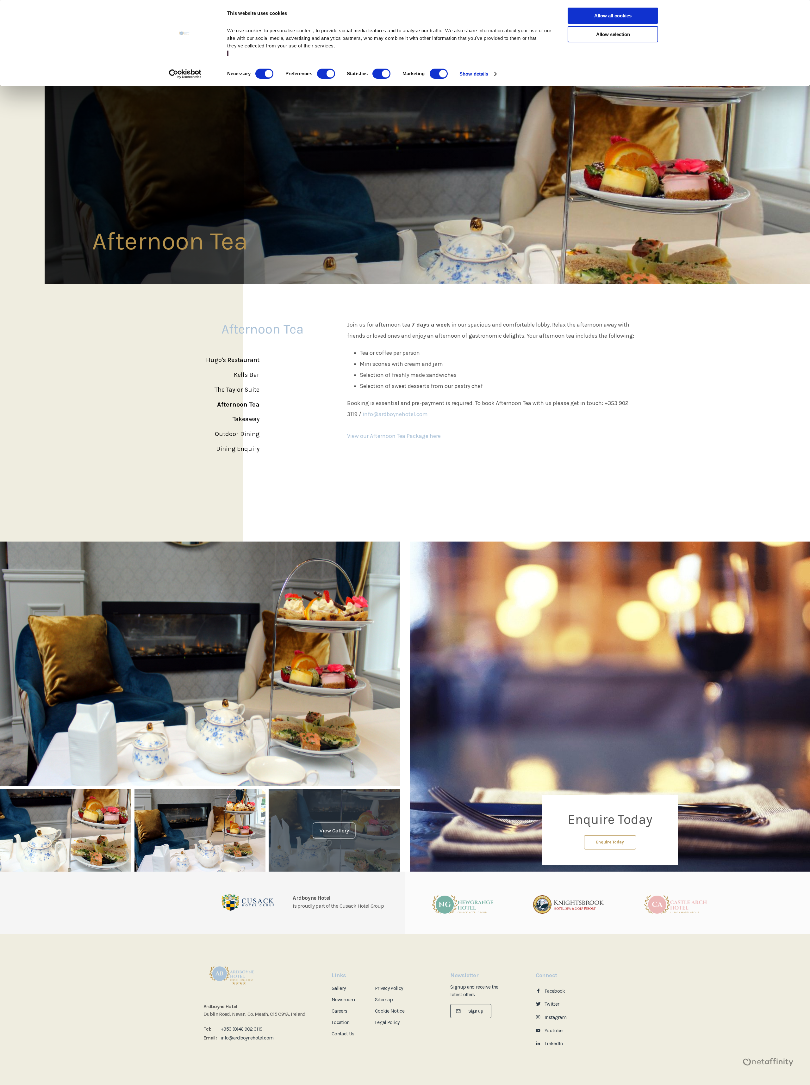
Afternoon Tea (238, 404)
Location (341, 1022)
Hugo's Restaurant (232, 360)
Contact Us (343, 1034)
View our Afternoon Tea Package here (394, 435)
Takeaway (246, 419)
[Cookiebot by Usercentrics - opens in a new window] (185, 74)
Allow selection (613, 34)
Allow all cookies (613, 15)
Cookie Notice (389, 1011)
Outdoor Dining (237, 434)
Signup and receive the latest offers (474, 990)
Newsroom (343, 999)
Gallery (339, 988)
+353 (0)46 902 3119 (241, 1029)
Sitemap (384, 999)
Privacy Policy (389, 988)
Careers (339, 1011)
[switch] (326, 74)
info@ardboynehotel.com (395, 414)
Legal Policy (387, 1022)
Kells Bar (246, 374)
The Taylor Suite (237, 389)
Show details (473, 74)
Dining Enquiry (237, 448)
